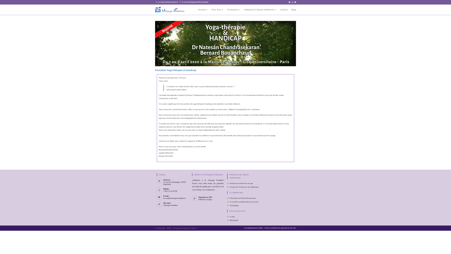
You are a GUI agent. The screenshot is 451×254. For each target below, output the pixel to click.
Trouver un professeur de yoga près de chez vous (280, 228)
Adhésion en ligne (205, 199)
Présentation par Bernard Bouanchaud (242, 198)
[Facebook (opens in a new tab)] (289, 2)
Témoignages (234, 205)
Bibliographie (234, 220)
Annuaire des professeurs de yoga (241, 183)
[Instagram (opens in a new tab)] (292, 2)
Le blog (232, 217)
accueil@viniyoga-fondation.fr (168, 2)
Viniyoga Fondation (170, 205)
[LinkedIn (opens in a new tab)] (295, 2)
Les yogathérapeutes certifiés (253, 228)
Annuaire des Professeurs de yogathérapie (244, 187)
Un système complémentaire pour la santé (244, 202)
